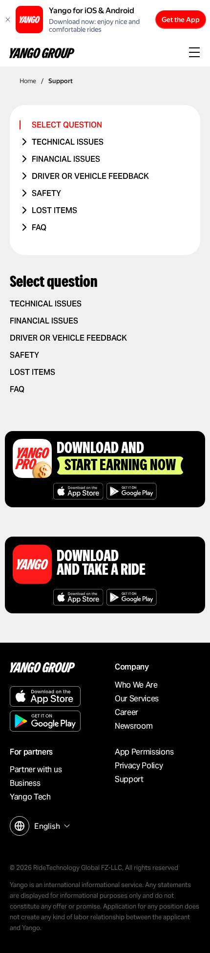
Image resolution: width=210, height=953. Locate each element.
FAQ (39, 227)
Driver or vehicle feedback (90, 176)
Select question (67, 125)
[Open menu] (194, 53)
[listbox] (50, 826)
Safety (46, 193)
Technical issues (68, 142)
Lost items (54, 210)
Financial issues (66, 159)
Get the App (181, 19)
